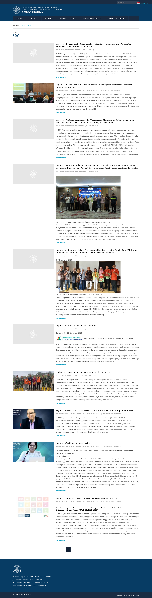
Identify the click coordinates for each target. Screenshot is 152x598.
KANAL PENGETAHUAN (117, 18)
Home (19, 18)
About (33, 18)
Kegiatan (48, 18)
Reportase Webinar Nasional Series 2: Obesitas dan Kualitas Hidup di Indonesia (94, 410)
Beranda (16, 25)
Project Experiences (92, 18)
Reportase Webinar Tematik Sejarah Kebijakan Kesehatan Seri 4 (86, 498)
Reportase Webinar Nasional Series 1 (73, 443)
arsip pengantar (62, 91)
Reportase (78, 50)
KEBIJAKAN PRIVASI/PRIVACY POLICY (128, 595)
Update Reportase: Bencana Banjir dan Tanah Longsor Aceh (84, 372)
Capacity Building (67, 18)
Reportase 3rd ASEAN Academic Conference (77, 325)
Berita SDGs (60, 50)
